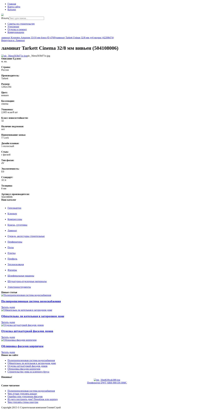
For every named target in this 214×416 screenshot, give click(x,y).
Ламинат (12, 230)
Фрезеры (12, 270)
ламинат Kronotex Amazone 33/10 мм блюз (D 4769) (28, 37)
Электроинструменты (19, 287)
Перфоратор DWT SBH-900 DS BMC (107, 382)
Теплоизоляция (16, 264)
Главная (12, 4)
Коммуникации (16, 32)
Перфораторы (15, 241)
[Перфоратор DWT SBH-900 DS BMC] (107, 380)
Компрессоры (15, 219)
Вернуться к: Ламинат (13, 40)
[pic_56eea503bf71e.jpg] (14, 55)
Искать (5, 18)
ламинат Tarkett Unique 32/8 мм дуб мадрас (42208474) (85, 37)
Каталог (12, 9)
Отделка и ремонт (17, 29)
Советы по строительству (21, 23)
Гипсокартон (14, 208)
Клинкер (12, 213)
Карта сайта (14, 6)
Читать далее (8, 307)
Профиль (12, 258)
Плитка (12, 253)
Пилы (11, 247)
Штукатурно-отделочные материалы (27, 281)
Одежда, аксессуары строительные (26, 236)
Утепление (13, 26)
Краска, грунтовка (17, 225)
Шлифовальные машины (21, 275)
